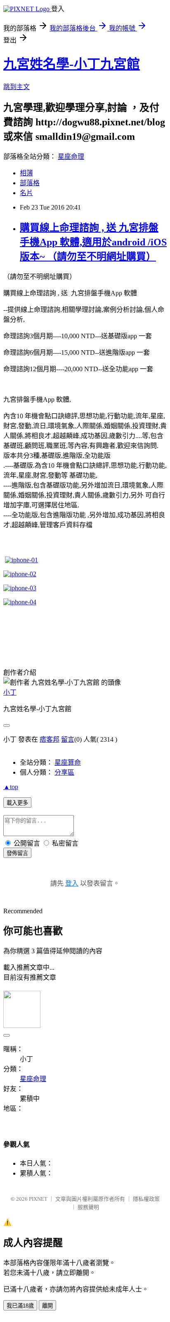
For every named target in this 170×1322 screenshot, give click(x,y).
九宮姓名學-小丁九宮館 (71, 64)
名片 (26, 192)
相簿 (26, 173)
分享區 (64, 772)
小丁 (10, 692)
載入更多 (17, 803)
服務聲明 (88, 1207)
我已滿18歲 (20, 1306)
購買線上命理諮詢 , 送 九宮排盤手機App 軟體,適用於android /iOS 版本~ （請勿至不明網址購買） (93, 242)
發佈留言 (17, 853)
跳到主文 (16, 86)
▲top (10, 786)
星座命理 (71, 156)
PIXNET (38, 1199)
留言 (67, 739)
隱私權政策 (146, 1199)
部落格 (30, 182)
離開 (47, 1306)
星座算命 (67, 762)
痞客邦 (49, 739)
